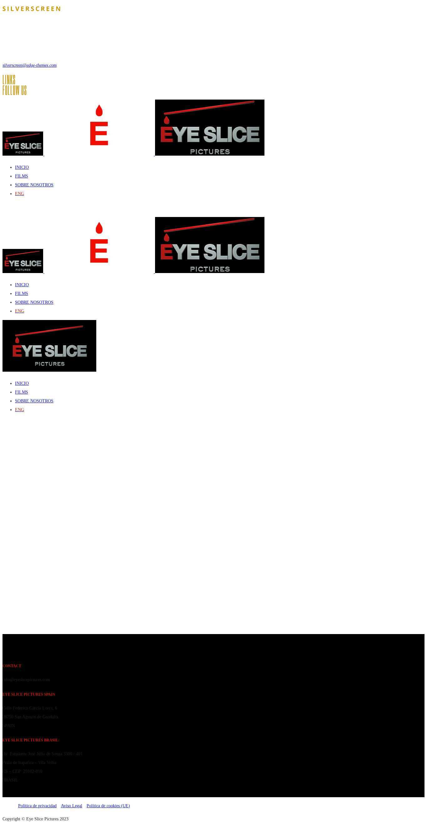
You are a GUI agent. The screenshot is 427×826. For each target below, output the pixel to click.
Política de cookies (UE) (108, 805)
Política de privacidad (37, 805)
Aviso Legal (71, 805)
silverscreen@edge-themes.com (30, 65)
